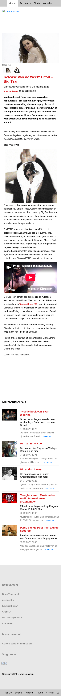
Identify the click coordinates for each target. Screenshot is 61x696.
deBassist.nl (8, 600)
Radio (40, 692)
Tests (37, 3)
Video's (29, 692)
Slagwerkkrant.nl (10, 606)
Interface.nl (7, 623)
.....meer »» (45, 436)
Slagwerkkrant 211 (28, 304)
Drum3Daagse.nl (10, 594)
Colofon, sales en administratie (17, 643)
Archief (50, 692)
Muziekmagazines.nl (12, 617)
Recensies (25, 3)
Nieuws (12, 3)
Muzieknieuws (11, 91)
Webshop (48, 3)
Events (19, 692)
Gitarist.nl (6, 611)
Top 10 (8, 692)
